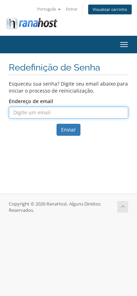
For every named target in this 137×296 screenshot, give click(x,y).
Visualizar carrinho (110, 9)
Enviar (68, 129)
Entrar (72, 9)
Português (47, 9)
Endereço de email (31, 101)
